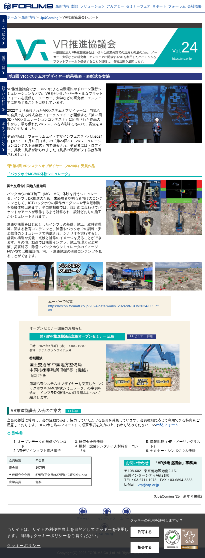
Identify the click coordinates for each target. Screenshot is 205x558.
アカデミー (115, 6)
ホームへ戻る (3, 29)
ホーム (12, 17)
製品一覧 (3, 62)
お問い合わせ (3, 95)
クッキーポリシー (23, 546)
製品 (74, 6)
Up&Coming (49, 18)
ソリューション (92, 6)
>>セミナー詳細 (141, 336)
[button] (181, 539)
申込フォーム (167, 425)
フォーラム (177, 6)
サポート (159, 6)
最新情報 (63, 6)
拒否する (145, 547)
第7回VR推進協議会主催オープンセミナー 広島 (77, 336)
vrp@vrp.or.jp (148, 485)
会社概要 (195, 6)
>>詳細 (73, 411)
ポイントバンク (3, 134)
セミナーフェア (138, 6)
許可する (145, 532)
